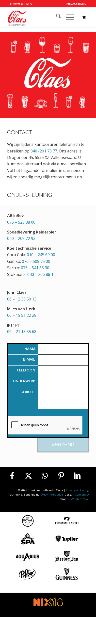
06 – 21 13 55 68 (21, 331)
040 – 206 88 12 (41, 274)
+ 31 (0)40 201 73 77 (19, 3)
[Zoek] (56, 17)
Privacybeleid (76, 3)
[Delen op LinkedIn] (77, 476)
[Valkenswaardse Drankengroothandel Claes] (39, 17)
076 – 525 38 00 (21, 222)
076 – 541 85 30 (35, 267)
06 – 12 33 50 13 (21, 299)
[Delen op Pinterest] (61, 476)
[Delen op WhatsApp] (45, 476)
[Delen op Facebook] (12, 476)
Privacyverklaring (77, 490)
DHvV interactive (52, 494)
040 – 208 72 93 (21, 238)
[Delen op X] (28, 476)
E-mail (29, 359)
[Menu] (67, 17)
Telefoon (25, 369)
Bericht (27, 391)
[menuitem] (76, 3)
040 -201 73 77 (44, 151)
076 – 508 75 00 (36, 261)
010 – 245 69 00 (41, 254)
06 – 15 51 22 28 (21, 315)
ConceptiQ (82, 494)
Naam (29, 348)
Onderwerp (24, 380)
